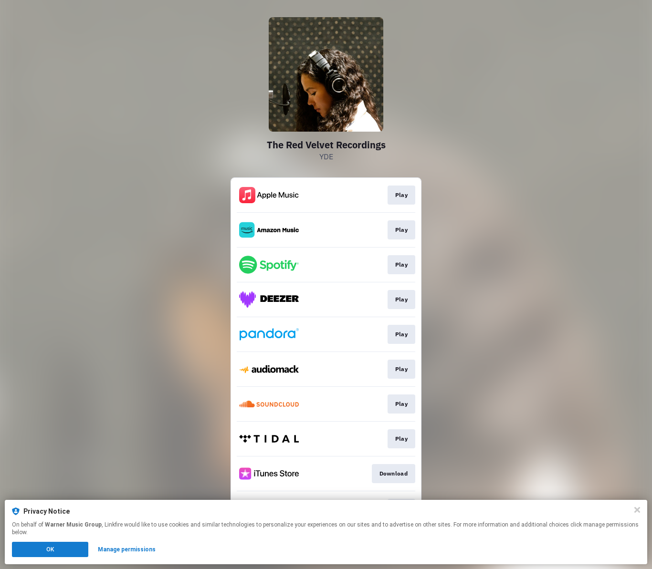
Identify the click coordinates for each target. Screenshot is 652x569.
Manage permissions (127, 549)
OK (50, 549)
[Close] (637, 509)
